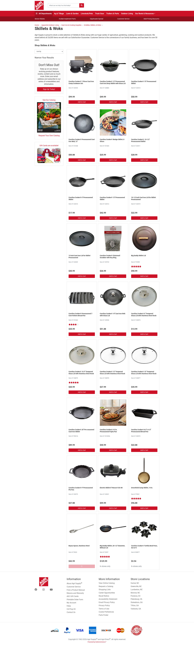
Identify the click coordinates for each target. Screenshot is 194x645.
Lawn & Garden (72, 13)
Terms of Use (104, 609)
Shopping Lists (105, 589)
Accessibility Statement (108, 599)
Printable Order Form (75, 599)
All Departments (45, 13)
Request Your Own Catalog (49, 135)
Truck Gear (99, 13)
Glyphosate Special (96, 19)
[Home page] (39, 5)
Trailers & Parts (112, 13)
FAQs (69, 606)
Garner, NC (135, 583)
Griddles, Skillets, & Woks (92, 25)
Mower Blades (40, 19)
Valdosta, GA (136, 609)
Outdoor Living (127, 13)
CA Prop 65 (71, 609)
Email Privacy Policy (107, 602)
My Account (71, 603)
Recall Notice (104, 596)
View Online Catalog (107, 583)
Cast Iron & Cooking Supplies (71, 25)
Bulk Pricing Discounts (151, 19)
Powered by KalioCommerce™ (97, 642)
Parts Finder (103, 615)
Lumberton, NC (136, 589)
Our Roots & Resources (144, 13)
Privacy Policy (104, 605)
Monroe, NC (135, 593)
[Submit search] (81, 5)
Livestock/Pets (87, 13)
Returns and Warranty (75, 593)
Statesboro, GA (136, 602)
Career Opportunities (107, 593)
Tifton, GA (135, 605)
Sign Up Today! (49, 89)
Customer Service (123, 19)
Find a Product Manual (76, 590)
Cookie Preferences (106, 612)
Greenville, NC (136, 586)
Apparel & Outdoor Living (50, 25)
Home (37, 25)
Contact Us (71, 612)
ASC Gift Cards (72, 596)
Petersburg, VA (136, 599)
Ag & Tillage (59, 13)
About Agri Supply (74, 583)
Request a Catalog (106, 586)
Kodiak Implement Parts (67, 19)
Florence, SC (135, 596)
